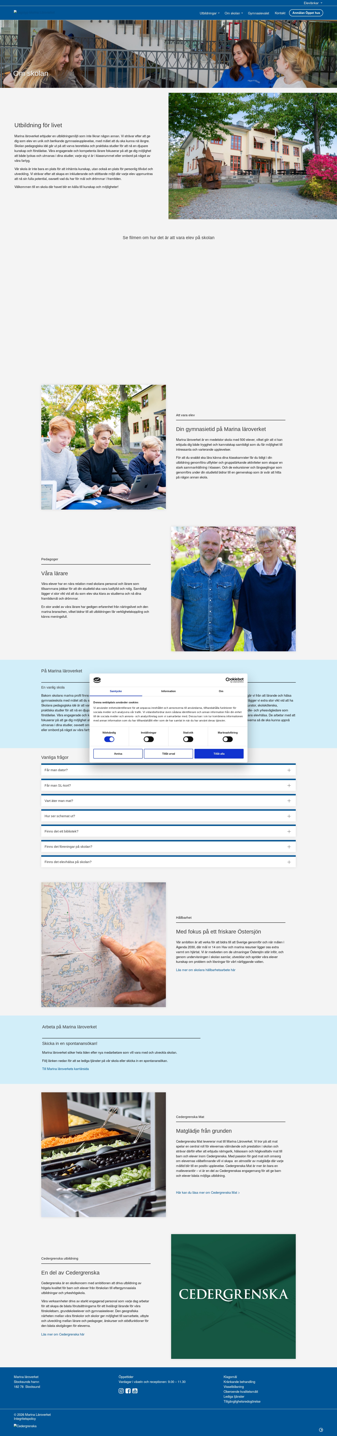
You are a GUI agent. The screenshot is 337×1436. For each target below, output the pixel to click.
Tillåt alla (219, 753)
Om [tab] (221, 691)
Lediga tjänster (234, 1396)
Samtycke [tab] (116, 691)
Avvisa (118, 753)
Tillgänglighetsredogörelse (242, 1401)
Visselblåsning (234, 1386)
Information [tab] (168, 691)
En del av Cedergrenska (70, 1273)
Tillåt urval (168, 753)
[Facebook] (128, 1391)
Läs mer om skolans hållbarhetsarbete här (205, 969)
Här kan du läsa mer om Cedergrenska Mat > (208, 1192)
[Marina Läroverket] (39, 12)
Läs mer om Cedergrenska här (62, 1334)
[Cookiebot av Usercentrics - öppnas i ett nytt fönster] (228, 680)
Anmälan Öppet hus (306, 13)
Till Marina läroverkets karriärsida (65, 1068)
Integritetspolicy (25, 1418)
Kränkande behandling (239, 1381)
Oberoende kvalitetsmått (241, 1391)
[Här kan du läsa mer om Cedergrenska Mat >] (103, 1154)
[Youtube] (134, 1391)
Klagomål (230, 1376)
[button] (313, 3)
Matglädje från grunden (204, 1131)
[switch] (149, 739)
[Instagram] (121, 1391)
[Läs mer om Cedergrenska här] (233, 1296)
